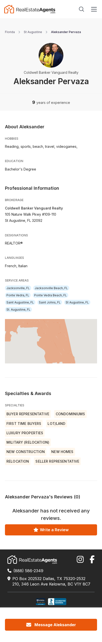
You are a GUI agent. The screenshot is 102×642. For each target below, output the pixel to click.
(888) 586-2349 (28, 571)
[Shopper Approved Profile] (41, 601)
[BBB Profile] (57, 601)
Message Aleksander (55, 624)
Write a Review (54, 529)
